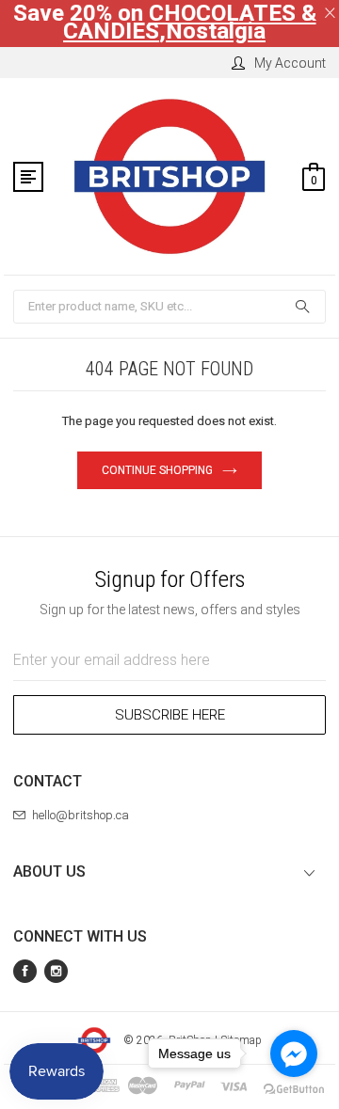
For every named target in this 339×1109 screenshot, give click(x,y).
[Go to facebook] (293, 1053)
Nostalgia (216, 31)
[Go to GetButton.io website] (294, 1090)
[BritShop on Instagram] (56, 971)
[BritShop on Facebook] (25, 971)
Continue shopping (157, 470)
